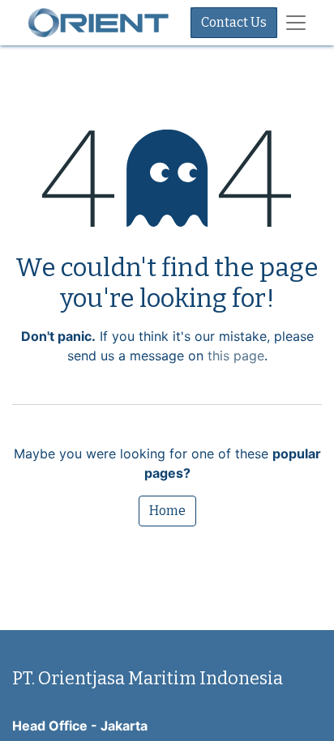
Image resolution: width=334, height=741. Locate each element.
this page (236, 355)
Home (167, 510)
